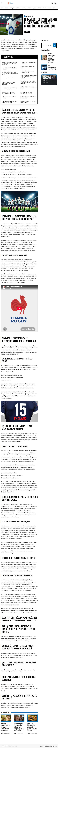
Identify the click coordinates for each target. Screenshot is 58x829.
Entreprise (50, 53)
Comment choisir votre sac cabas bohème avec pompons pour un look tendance (19, 727)
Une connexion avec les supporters (8, 78)
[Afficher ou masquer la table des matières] (24, 57)
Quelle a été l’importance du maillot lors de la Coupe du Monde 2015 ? (29, 88)
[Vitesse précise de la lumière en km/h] (44, 67)
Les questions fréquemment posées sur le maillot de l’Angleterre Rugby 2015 (29, 76)
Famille (28, 733)
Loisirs (27, 31)
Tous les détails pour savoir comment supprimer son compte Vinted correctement (51, 59)
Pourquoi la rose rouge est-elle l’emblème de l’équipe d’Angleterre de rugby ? (28, 82)
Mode (15, 733)
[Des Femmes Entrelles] (10, 3)
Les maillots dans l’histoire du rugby (27, 67)
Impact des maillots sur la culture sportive (28, 71)
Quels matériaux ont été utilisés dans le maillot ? (28, 97)
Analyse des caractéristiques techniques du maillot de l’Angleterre (8, 83)
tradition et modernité (5, 46)
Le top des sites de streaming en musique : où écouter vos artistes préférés (48, 78)
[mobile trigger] (2, 3)
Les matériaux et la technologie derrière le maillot (10, 88)
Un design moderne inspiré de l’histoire (10, 68)
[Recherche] (52, 3)
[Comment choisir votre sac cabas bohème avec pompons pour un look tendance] (19, 718)
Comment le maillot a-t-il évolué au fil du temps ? (28, 102)
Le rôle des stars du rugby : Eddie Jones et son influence (9, 102)
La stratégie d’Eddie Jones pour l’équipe (29, 63)
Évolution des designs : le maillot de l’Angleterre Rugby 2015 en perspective (9, 63)
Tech (49, 65)
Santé (2, 733)
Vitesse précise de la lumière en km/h (52, 68)
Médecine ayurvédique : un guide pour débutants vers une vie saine (5, 727)
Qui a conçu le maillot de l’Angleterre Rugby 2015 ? (26, 93)
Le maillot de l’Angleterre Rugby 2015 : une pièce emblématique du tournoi (10, 73)
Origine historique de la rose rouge (9, 97)
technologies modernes (28, 186)
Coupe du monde (5, 223)
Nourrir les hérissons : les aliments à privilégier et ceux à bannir (32, 727)
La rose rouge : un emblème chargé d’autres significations (8, 93)
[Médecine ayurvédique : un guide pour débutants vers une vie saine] (6, 718)
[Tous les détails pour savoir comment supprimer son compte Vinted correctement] (44, 57)
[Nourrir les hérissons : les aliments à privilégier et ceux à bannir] (32, 718)
